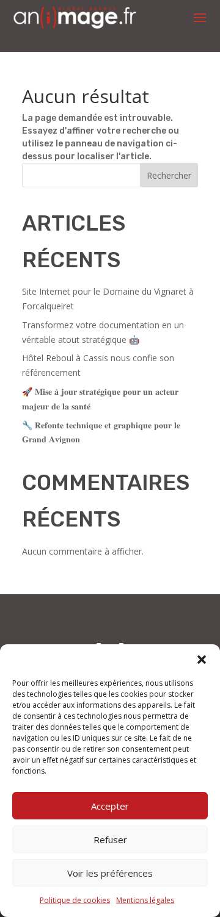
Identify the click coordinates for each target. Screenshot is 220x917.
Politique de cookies (75, 900)
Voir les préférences (110, 873)
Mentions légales (145, 900)
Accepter (110, 806)
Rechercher (169, 175)
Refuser (110, 839)
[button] (202, 659)
